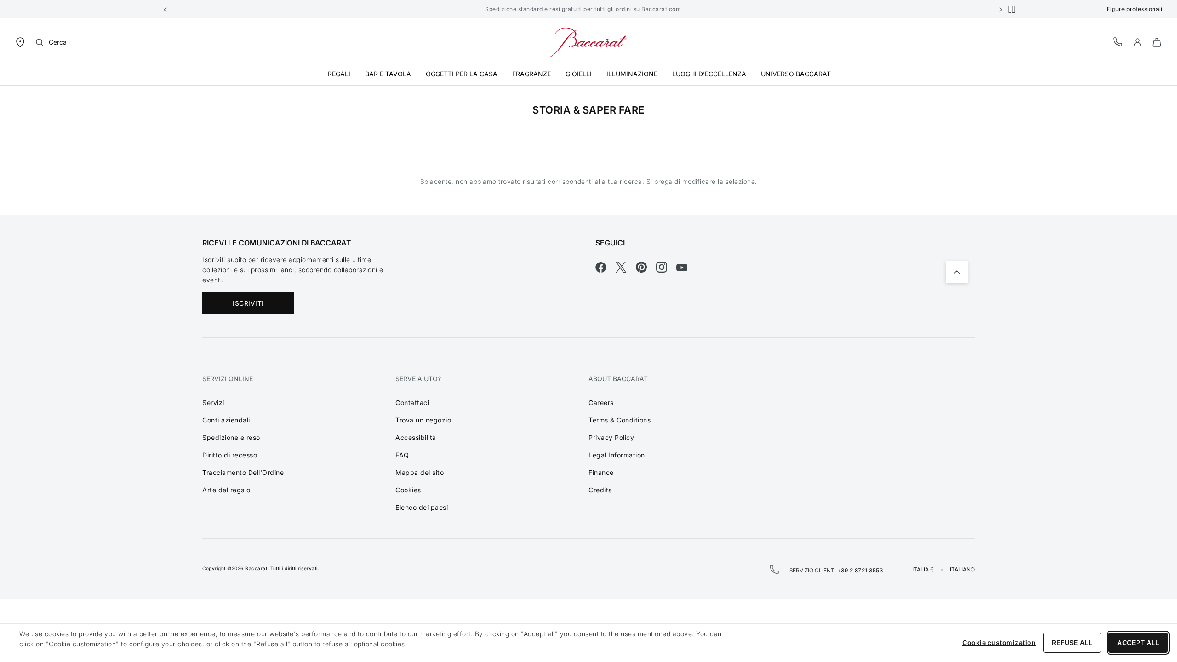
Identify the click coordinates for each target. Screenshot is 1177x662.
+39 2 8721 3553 (860, 570)
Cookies (408, 490)
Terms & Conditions (619, 420)
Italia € (923, 569)
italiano (962, 569)
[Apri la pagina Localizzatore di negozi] (20, 41)
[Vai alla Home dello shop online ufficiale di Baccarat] (588, 41)
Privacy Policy (611, 437)
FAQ (402, 455)
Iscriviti (248, 303)
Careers (601, 402)
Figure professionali (1134, 9)
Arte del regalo (226, 490)
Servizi (213, 402)
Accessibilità (415, 437)
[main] (588, 150)
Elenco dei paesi (421, 507)
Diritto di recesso (229, 455)
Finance (601, 472)
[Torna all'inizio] (957, 272)
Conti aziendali (226, 420)
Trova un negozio (423, 420)
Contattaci (412, 402)
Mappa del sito (419, 472)
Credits (600, 490)
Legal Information (616, 455)
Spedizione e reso (231, 437)
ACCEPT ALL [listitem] (1138, 642)
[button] (165, 9)
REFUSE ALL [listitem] (1072, 642)
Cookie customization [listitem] (999, 642)
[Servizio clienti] (1118, 41)
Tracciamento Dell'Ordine (243, 472)
